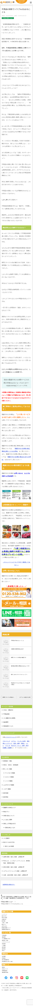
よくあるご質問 (7, 819)
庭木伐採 (5, 793)
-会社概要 (4, 956)
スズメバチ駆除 (9, 777)
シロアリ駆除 (7, 789)
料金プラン (6, 811)
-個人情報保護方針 (5, 959)
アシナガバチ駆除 (10, 773)
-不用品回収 (4, 935)
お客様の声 (4, 919)
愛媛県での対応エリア (9, 807)
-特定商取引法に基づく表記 (7, 961)
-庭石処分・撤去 (5, 940)
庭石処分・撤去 (7, 761)
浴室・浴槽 (16, 743)
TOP (16, 897)
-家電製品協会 (4, 970)
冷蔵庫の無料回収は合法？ (17, 649)
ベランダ (7, 745)
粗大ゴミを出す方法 (8, 842)
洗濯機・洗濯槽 (7, 747)
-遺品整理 (4, 937)
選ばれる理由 (4, 917)
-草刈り (3, 950)
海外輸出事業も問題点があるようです (20, 666)
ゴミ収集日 (6, 838)
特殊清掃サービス (8, 726)
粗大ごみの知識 (9, 846)
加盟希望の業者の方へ (9, 884)
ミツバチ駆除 (8, 781)
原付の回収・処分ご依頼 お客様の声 (13, 867)
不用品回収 (6, 714)
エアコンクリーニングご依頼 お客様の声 (15, 871)
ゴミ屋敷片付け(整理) (9, 718)
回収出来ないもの (10, 827)
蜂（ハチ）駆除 (7, 769)
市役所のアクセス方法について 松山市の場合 (20, 683)
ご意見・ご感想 (5, 922)
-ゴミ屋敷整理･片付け (6, 938)
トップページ (4, 914)
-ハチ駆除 (4, 945)
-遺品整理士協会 (5, 972)
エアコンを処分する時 (24, 697)
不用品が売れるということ (17, 640)
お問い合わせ (4, 926)
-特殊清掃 (4, 943)
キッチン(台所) (21, 741)
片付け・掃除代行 (8, 710)
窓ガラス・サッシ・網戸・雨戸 (20, 745)
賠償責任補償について (6, 927)
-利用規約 (4, 958)
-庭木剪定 (4, 948)
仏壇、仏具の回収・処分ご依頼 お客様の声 (15, 875)
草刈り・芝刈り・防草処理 (10, 765)
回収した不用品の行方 (9, 823)
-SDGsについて (5, 968)
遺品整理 (5, 722)
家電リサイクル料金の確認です (18, 657)
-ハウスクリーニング (6, 942)
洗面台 (22, 743)
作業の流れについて (8, 815)
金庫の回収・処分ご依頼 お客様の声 (13, 856)
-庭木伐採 (4, 947)
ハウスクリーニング (10, 737)
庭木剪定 (5, 797)
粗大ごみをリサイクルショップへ (19, 674)
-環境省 (3, 967)
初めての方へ (4, 915)
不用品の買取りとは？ (8, 18)
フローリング (6, 741)
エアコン (13, 741)
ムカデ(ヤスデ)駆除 (8, 785)
